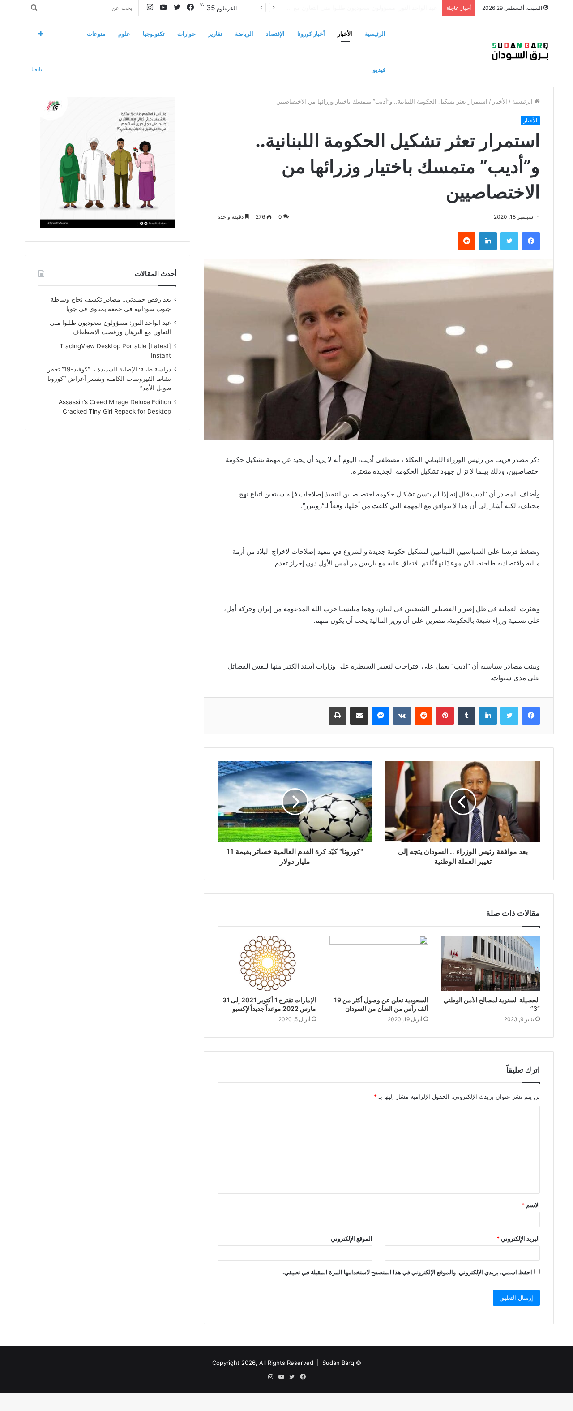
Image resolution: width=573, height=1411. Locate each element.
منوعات (96, 33)
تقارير (215, 33)
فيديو (379, 69)
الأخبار (345, 33)
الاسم (531, 1204)
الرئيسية (375, 33)
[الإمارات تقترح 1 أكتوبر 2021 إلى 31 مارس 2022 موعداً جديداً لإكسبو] (267, 963)
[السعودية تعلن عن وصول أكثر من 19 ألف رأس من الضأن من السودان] (378, 963)
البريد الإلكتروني (518, 1238)
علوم (124, 33)
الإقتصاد (275, 33)
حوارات (186, 33)
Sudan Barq (338, 1362)
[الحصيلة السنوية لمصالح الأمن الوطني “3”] (490, 963)
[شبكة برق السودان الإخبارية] (520, 51)
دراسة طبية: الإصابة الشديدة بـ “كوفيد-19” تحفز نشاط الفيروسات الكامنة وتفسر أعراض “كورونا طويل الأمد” (109, 379)
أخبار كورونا (311, 33)
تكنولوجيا (154, 33)
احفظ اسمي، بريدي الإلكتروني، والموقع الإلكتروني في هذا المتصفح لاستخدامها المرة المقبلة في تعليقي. (407, 1272)
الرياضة (244, 33)
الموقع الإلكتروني (351, 1238)
